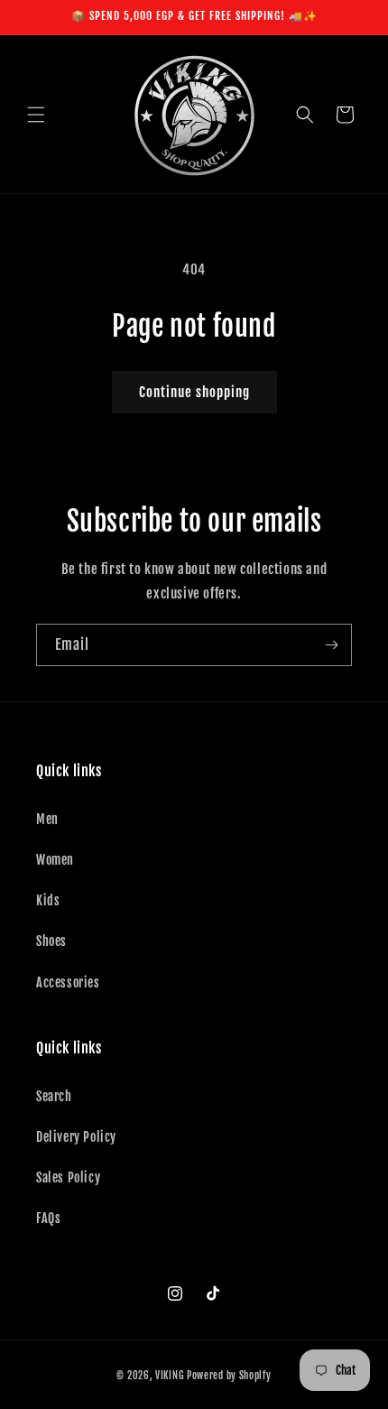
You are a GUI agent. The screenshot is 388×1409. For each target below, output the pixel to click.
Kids (48, 900)
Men (47, 819)
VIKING (169, 1375)
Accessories (68, 982)
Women (55, 859)
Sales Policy (68, 1177)
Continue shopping (194, 392)
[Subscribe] (331, 645)
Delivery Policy (76, 1137)
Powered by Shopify (229, 1375)
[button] (36, 114)
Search (54, 1096)
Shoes (51, 941)
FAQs (48, 1218)
